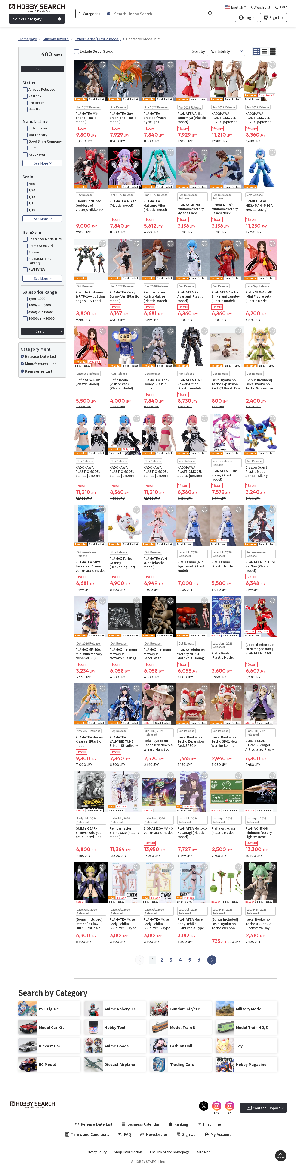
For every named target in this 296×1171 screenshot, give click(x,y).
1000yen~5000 (39, 305)
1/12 (31, 196)
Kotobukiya (37, 128)
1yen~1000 (36, 298)
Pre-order (36, 102)
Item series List (38, 371)
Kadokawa (36, 154)
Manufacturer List (40, 363)
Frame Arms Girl (40, 245)
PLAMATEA (36, 269)
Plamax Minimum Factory (41, 260)
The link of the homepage (169, 1152)
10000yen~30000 (41, 318)
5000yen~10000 (40, 311)
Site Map (203, 1152)
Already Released (41, 89)
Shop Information (128, 1152)
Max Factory (37, 135)
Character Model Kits (45, 239)
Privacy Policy (96, 1152)
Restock (34, 96)
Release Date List (40, 356)
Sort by (198, 51)
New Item (35, 109)
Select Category (27, 19)
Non (31, 183)
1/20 (31, 190)
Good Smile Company (45, 141)
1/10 (31, 210)
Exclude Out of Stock (96, 51)
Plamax (34, 252)
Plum (32, 148)
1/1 (30, 203)
